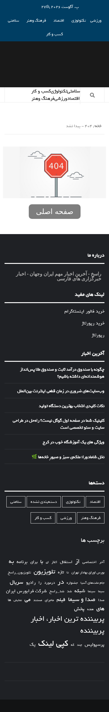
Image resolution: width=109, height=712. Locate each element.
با (41, 562)
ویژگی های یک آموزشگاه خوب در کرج (73, 442)
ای (47, 562)
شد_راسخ (56, 591)
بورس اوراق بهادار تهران (87, 572)
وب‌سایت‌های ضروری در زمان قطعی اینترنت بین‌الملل (60, 391)
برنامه (22, 561)
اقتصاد (58, 20)
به (11, 561)
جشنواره (72, 583)
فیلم (61, 600)
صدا (101, 600)
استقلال (66, 562)
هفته (90, 609)
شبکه (79, 591)
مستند (37, 600)
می (28, 600)
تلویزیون (44, 572)
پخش (79, 609)
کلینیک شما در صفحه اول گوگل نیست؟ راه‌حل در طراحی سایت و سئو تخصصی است (58, 424)
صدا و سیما (81, 599)
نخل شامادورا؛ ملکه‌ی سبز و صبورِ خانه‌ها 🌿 (67, 457)
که (72, 645)
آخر (101, 562)
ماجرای (49, 600)
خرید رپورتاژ (92, 323)
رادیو (31, 582)
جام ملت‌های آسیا (92, 583)
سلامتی (13, 20)
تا (68, 572)
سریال (16, 582)
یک (32, 644)
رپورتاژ (97, 335)
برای (34, 561)
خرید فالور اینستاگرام (84, 311)
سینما (91, 591)
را (39, 583)
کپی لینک (53, 643)
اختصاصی (89, 562)
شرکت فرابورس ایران (26, 591)
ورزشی (95, 20)
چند (79, 645)
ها (9, 600)
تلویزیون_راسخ (19, 572)
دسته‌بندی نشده (44, 502)
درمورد (49, 583)
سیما (101, 591)
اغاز (54, 562)
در (61, 582)
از (77, 561)
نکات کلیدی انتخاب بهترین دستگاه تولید (71, 406)
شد (69, 591)
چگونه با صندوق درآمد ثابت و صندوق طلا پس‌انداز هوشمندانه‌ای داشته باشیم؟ (62, 373)
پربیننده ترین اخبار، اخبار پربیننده (67, 625)
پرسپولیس (94, 644)
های (100, 608)
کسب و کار (54, 34)
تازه (61, 572)
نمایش (18, 600)
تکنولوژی (78, 20)
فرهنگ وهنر (36, 20)
